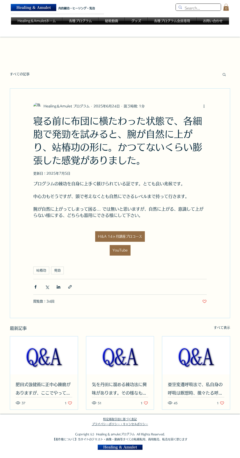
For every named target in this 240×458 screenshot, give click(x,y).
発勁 (57, 270)
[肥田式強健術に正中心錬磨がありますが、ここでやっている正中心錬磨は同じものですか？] (44, 355)
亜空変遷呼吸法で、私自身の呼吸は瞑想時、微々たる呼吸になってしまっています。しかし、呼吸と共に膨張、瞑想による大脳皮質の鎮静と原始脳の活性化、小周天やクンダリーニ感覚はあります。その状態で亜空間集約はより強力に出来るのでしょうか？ (195, 389)
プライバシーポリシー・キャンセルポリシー (120, 424)
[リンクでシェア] (70, 287)
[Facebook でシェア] (35, 287)
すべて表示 (222, 327)
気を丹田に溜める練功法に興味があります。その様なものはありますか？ (119, 389)
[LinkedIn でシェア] (58, 287)
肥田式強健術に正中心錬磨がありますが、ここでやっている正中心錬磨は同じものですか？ (43, 389)
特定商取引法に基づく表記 (120, 419)
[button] (226, 7)
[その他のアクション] (204, 106)
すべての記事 (20, 74)
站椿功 (41, 270)
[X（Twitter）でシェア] (47, 287)
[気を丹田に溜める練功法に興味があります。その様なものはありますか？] (120, 355)
